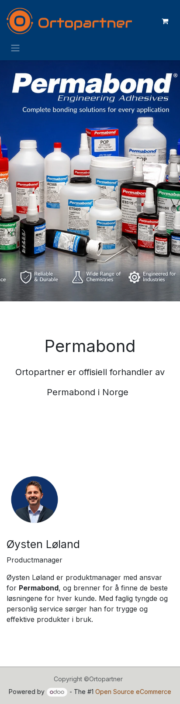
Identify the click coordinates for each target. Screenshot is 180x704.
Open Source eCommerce (133, 691)
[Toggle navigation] (15, 47)
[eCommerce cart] (164, 21)
